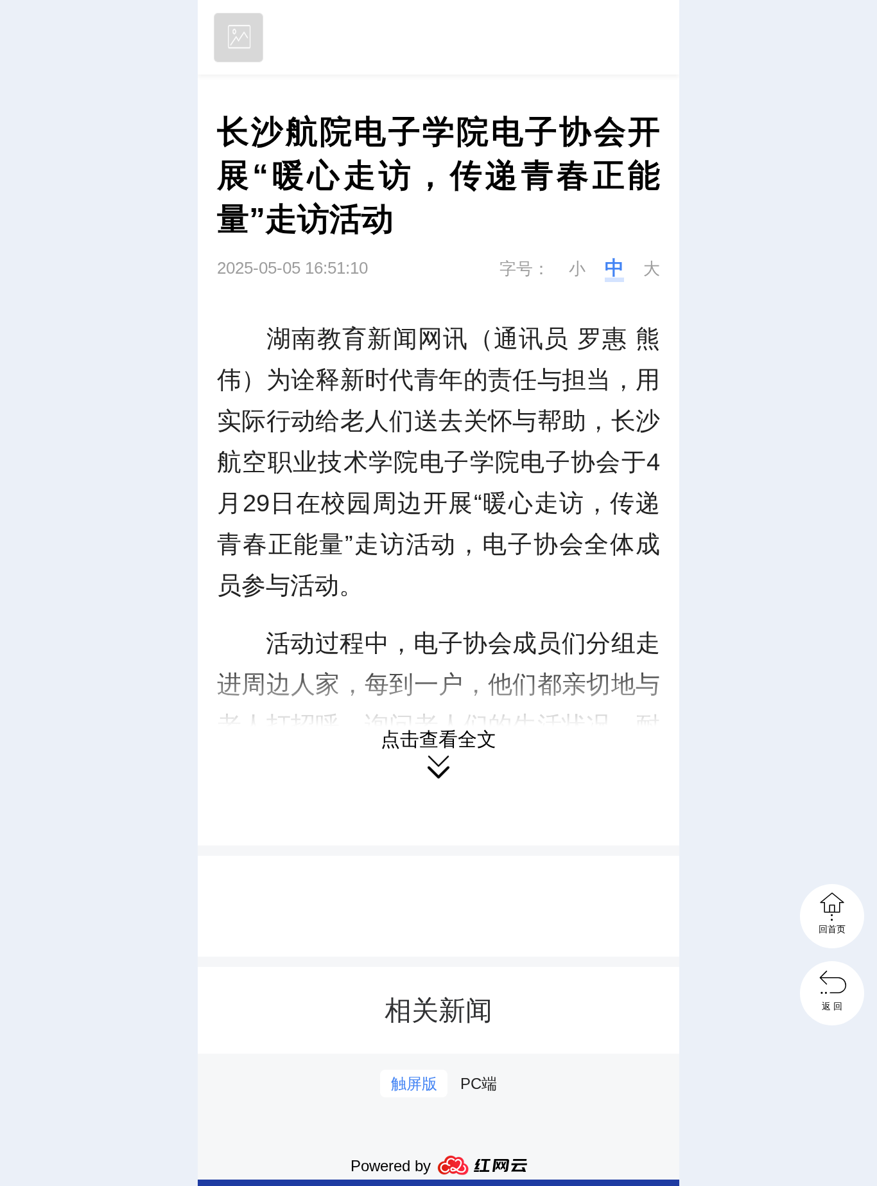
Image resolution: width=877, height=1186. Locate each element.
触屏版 (414, 1083)
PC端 (478, 1083)
